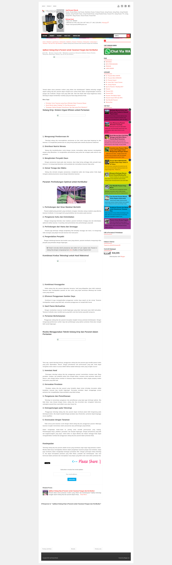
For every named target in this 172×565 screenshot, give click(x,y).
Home (45, 36)
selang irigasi (52, 54)
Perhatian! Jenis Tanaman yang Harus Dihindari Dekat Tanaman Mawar (66, 103)
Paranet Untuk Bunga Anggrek (119, 220)
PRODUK (108, 66)
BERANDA (109, 62)
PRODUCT (49, 6)
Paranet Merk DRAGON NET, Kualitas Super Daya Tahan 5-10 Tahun (119, 162)
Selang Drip (45, 54)
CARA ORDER (110, 68)
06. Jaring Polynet (111, 84)
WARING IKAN (76, 36)
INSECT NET (67, 36)
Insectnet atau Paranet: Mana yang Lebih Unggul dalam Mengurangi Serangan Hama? (119, 149)
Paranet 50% (109, 91)
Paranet (88, 52)
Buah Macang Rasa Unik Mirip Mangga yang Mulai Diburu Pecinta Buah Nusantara (119, 137)
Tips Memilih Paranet (112, 100)
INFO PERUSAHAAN (112, 64)
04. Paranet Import (111, 80)
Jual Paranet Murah (53, 557)
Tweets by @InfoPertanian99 (112, 245)
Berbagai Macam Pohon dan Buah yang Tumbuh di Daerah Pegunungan (119, 112)
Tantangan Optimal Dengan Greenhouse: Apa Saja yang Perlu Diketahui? (66, 107)
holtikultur (83, 52)
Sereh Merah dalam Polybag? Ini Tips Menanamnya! (61, 105)
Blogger (123, 256)
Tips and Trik (63, 54)
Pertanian (93, 52)
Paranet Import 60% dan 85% (114, 97)
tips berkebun (70, 54)
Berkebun (66, 52)
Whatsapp (104, 22)
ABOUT (43, 6)
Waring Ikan (109, 102)
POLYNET (59, 36)
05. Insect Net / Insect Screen (114, 82)
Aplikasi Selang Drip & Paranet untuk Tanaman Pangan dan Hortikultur (72, 491)
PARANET (52, 36)
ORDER (54, 6)
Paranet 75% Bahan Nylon (113, 95)
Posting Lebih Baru (47, 548)
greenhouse (72, 52)
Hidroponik (78, 52)
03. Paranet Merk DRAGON (113, 78)
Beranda (73, 548)
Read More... (84, 494)
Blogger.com (126, 557)
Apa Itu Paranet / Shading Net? (114, 86)
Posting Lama (98, 548)
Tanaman (57, 54)
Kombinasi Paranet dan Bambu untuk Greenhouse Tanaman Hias (119, 209)
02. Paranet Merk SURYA (113, 75)
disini (71, 250)
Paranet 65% (109, 93)
